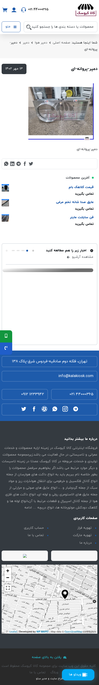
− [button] (7, 578)
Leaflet (13, 631)
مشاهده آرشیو (82, 257)
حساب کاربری (34, 527)
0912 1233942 (32, 394)
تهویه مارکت (82, 535)
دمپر (26, 42)
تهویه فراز (84, 527)
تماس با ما (36, 535)
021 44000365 (81, 394)
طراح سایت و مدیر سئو (49, 678)
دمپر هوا (41, 42)
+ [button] (7, 571)
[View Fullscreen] (7, 587)
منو (9, 26)
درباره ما (85, 542)
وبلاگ (54, 672)
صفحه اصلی (61, 42)
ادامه (28, 507)
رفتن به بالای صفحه (47, 657)
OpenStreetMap (73, 631)
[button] (33, 251)
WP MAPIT (42, 631)
